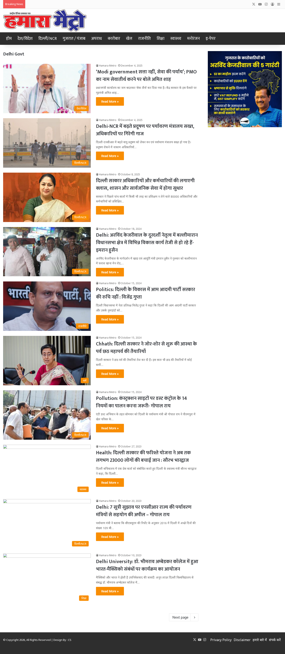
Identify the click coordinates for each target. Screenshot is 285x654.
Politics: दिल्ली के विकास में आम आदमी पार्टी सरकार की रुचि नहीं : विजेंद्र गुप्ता (145, 293)
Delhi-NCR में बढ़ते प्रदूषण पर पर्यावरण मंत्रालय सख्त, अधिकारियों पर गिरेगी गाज (145, 130)
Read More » (110, 101)
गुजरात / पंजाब (74, 38)
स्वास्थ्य (175, 38)
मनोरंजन (193, 38)
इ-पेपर (211, 38)
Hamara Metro (107, 65)
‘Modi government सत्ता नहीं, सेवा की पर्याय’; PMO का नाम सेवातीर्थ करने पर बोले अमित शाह (146, 76)
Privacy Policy (221, 640)
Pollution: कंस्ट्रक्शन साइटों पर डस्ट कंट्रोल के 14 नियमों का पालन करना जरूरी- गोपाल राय (141, 402)
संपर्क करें (275, 640)
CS (69, 640)
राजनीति (144, 38)
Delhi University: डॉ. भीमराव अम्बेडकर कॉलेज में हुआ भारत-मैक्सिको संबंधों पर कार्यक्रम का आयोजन (147, 565)
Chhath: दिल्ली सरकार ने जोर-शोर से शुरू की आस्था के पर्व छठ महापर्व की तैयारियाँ (146, 348)
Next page (180, 617)
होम (9, 38)
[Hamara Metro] (45, 20)
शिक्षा (160, 38)
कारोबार (114, 38)
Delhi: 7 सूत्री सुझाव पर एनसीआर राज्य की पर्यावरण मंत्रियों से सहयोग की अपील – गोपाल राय (144, 511)
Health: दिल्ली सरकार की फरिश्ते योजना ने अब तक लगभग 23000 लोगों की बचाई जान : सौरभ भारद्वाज (143, 456)
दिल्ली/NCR (47, 38)
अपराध (96, 38)
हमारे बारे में (260, 640)
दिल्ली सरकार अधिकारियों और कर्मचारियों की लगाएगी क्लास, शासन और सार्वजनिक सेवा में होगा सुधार (145, 184)
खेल (129, 38)
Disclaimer (242, 640)
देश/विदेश (25, 38)
